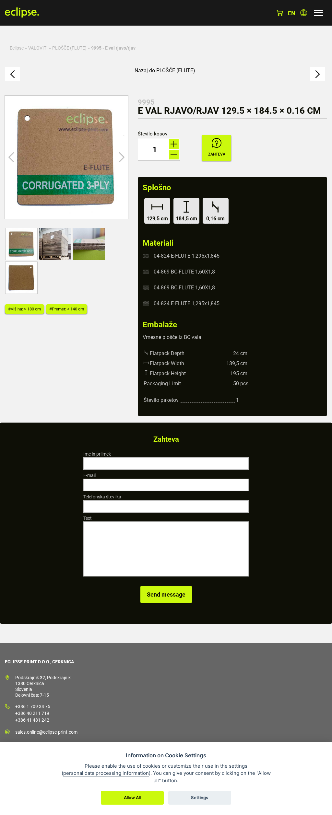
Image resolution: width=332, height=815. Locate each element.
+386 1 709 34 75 (32, 706)
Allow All (132, 797)
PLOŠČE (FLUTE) (69, 48)
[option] (66, 157)
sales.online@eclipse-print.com (46, 732)
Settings (199, 797)
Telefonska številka (102, 497)
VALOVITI (38, 48)
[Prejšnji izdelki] (12, 74)
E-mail (89, 475)
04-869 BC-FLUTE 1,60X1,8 (184, 272)
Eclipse (17, 48)
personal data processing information (106, 773)
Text (87, 518)
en (291, 13)
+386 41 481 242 (32, 720)
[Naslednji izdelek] (317, 74)
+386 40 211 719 (32, 713)
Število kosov (152, 134)
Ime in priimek (97, 454)
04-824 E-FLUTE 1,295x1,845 (186, 256)
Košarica (279, 12)
